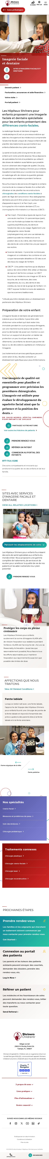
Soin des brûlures (10, 824)
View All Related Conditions (18, 689)
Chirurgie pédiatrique (12, 831)
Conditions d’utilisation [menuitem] (24, 1139)
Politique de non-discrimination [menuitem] (24, 1136)
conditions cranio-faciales (29, 193)
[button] (39, 3)
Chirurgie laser (11, 871)
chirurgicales (8, 193)
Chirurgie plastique (13, 856)
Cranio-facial (8, 809)
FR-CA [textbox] (39, 4)
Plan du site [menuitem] (24, 1142)
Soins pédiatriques (15, 10)
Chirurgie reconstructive (16, 879)
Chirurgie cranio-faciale (15, 863)
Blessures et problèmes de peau (17, 816)
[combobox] (24, 545)
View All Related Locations (19, 505)
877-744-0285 (10, 461)
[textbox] (23, 544)
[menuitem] (24, 1084)
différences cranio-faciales (20, 125)
